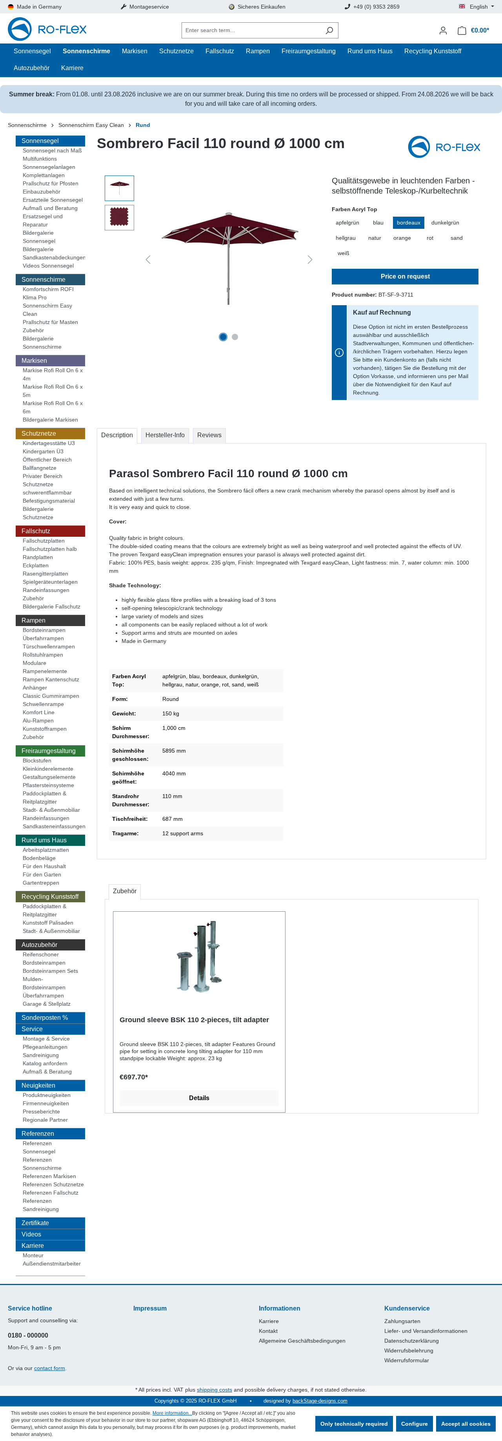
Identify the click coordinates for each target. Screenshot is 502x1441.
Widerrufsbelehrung (408, 1350)
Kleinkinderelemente (48, 769)
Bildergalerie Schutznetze (38, 513)
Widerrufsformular (406, 1360)
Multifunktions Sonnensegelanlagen (49, 163)
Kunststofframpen (45, 729)
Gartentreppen (41, 883)
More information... (172, 1413)
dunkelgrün (445, 222)
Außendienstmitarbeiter (52, 1263)
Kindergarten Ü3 (43, 451)
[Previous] (148, 259)
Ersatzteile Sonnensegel (53, 200)
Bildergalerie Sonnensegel (39, 237)
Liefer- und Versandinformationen (425, 1331)
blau (378, 222)
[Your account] (443, 30)
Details (199, 1098)
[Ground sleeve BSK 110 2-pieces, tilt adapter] (199, 957)
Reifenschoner (41, 954)
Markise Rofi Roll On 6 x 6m (53, 407)
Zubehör (33, 330)
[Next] (310, 259)
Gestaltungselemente (49, 777)
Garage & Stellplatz (47, 1004)
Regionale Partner (45, 1120)
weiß (343, 253)
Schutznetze (39, 433)
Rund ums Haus (44, 840)
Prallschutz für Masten (50, 322)
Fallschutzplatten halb (50, 549)
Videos (31, 1234)
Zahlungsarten (402, 1321)
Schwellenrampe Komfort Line (43, 708)
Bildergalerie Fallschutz (51, 606)
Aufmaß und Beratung (50, 208)
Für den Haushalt (44, 866)
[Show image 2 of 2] (235, 337)
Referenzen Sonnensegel (39, 1147)
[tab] (117, 436)
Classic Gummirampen (51, 696)
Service (32, 1029)
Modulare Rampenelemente (45, 667)
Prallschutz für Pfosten (50, 183)
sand (457, 238)
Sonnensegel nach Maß (52, 150)
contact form (49, 1368)
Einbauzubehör (41, 191)
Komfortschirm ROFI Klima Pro (48, 293)
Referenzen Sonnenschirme (42, 1164)
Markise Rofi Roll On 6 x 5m (53, 391)
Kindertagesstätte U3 (49, 443)
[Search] (329, 30)
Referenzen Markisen (49, 1176)
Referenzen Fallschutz (50, 1192)
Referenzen (38, 1133)
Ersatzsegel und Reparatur (43, 220)
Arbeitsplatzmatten (46, 850)
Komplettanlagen (44, 175)
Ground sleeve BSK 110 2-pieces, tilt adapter (194, 1020)
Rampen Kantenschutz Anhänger (51, 683)
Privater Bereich (42, 476)
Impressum (150, 1308)
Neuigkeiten (38, 1085)
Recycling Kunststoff (50, 896)
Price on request (405, 276)
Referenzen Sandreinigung (41, 1205)
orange (402, 238)
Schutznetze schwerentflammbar (47, 488)
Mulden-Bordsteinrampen (44, 983)
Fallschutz (36, 531)
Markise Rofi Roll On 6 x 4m (53, 374)
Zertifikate (35, 1223)
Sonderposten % (45, 1017)
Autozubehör (39, 944)
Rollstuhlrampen (43, 655)
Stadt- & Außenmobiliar (51, 810)
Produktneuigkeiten (47, 1095)
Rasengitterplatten (45, 573)
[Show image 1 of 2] (223, 337)
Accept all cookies (466, 1424)
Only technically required (354, 1424)
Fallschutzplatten (44, 541)
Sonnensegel (40, 141)
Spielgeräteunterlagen (50, 582)
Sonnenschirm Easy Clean (47, 309)
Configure (414, 1424)
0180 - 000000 (28, 1335)
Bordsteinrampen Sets (50, 971)
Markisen (34, 360)
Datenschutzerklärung (411, 1341)
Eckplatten (36, 565)
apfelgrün (347, 222)
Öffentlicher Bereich (47, 459)
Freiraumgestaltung (49, 751)
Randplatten (38, 557)
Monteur (33, 1255)
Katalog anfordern (45, 1063)
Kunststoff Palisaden (48, 923)
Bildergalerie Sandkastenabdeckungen (54, 253)
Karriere (33, 1245)
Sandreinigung (41, 1055)
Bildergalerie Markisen (50, 419)
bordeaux (408, 222)
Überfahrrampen (43, 638)
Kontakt (268, 1331)
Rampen (33, 620)
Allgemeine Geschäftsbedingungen (302, 1341)
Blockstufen (37, 760)
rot (430, 238)
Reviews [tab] (209, 435)
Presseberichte (41, 1111)
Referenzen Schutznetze (53, 1184)
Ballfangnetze (39, 468)
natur (374, 238)
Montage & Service (46, 1038)
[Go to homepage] (47, 30)
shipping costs (214, 1390)
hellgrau (346, 238)
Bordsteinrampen (44, 630)
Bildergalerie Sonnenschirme (42, 342)
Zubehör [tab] (124, 891)
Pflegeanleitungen (45, 1047)
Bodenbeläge (39, 858)
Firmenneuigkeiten (46, 1103)
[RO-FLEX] (447, 148)
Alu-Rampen (38, 720)
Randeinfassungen (46, 590)
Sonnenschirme (43, 279)
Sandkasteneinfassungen (54, 826)
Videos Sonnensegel (48, 265)
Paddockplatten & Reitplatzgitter (44, 797)
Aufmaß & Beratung (47, 1071)
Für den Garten (42, 874)
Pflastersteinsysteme (48, 785)
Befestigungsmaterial (49, 501)
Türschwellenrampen (49, 646)
